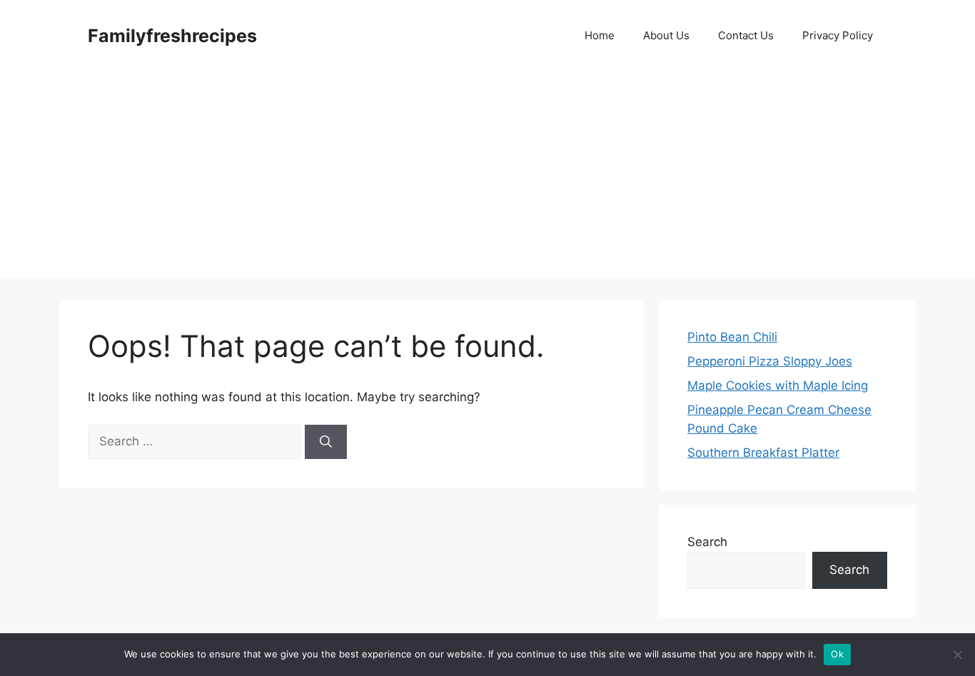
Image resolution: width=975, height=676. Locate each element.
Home (600, 35)
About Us (666, 35)
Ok (837, 654)
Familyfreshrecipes (172, 35)
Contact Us (746, 35)
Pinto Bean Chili (732, 337)
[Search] (326, 442)
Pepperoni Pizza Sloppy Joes (769, 361)
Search (707, 542)
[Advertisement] (487, 178)
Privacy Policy (837, 35)
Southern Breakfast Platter (763, 452)
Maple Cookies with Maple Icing (777, 385)
